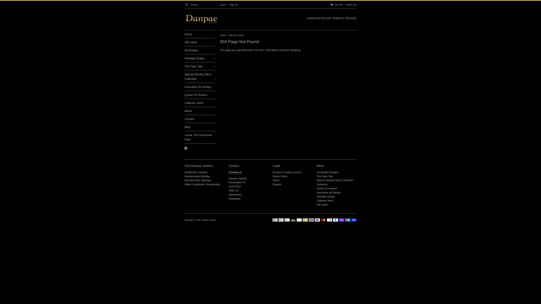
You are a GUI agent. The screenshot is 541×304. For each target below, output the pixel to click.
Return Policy (280, 176)
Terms (276, 180)
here (273, 50)
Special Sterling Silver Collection (200, 76)
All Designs (191, 50)
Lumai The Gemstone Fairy (198, 137)
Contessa (322, 184)
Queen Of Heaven (196, 94)
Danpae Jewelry (208, 220)
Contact (189, 118)
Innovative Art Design (198, 86)
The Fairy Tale (200, 66)
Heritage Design (200, 58)
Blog (187, 126)
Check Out (350, 4)
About (188, 110)
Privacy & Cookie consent (287, 172)
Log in (223, 4)
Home (188, 34)
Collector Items (194, 102)
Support (277, 184)
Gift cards (191, 42)
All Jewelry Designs (328, 172)
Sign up (233, 4)
